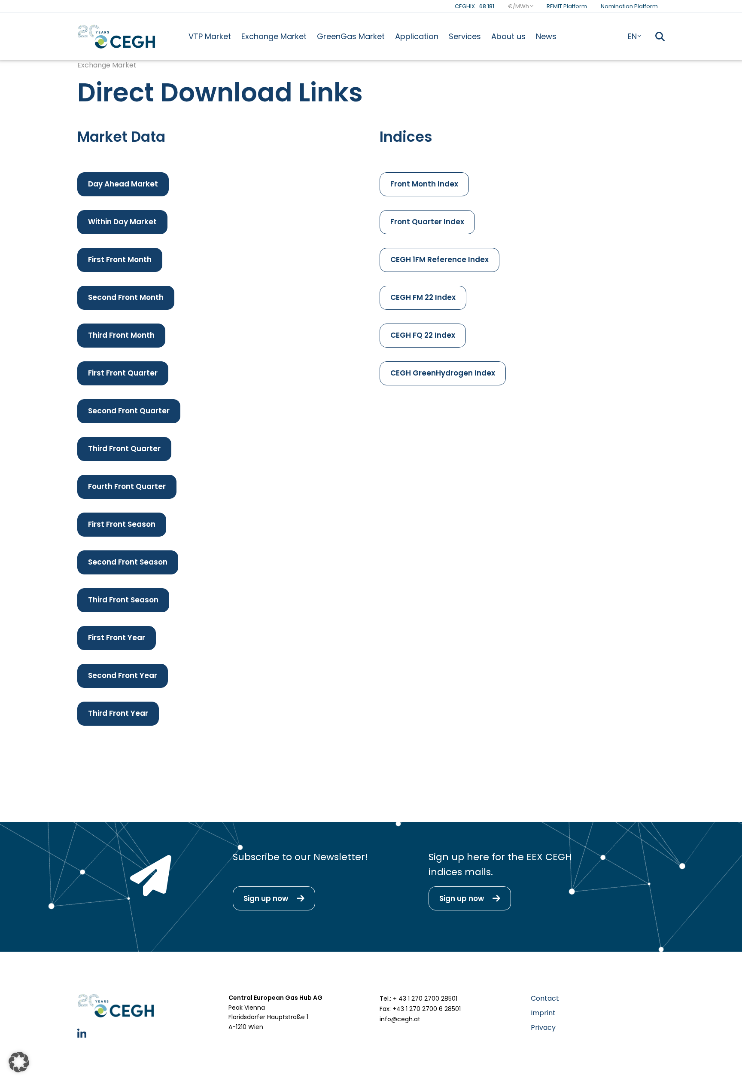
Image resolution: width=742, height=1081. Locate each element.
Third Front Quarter (124, 448)
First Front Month (120, 259)
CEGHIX (474, 6)
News (546, 36)
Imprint (543, 1013)
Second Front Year (122, 675)
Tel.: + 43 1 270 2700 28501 (418, 998)
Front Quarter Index (427, 222)
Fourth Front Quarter (127, 486)
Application (416, 36)
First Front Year (116, 637)
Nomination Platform (629, 6)
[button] (19, 1062)
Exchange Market (274, 36)
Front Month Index (424, 184)
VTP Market (210, 36)
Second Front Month (126, 297)
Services (465, 36)
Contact (545, 998)
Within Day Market (122, 222)
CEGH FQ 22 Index (422, 335)
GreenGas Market (351, 36)
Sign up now (265, 898)
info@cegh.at (400, 1019)
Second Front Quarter (129, 411)
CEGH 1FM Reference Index (439, 259)
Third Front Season (123, 600)
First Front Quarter (123, 373)
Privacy (543, 1027)
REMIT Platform (567, 6)
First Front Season (121, 524)
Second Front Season (127, 562)
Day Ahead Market (123, 184)
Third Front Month (121, 335)
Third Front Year (118, 713)
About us (508, 36)
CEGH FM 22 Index (423, 297)
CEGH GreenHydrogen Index (442, 373)
